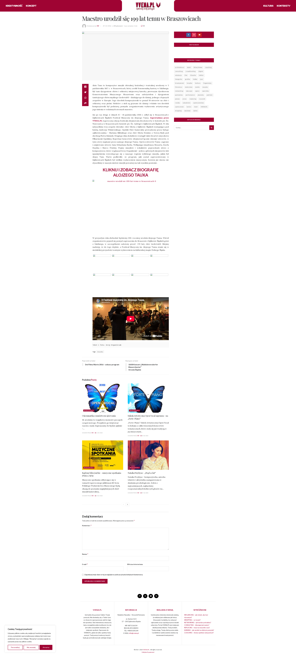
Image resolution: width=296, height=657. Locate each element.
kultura (197, 83)
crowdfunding (191, 71)
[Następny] (127, 504)
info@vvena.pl (134, 633)
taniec (189, 106)
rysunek (202, 99)
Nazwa (85, 554)
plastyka (201, 95)
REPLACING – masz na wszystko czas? (197, 628)
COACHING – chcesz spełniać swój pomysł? (199, 633)
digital (201, 71)
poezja (177, 99)
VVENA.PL (204, 106)
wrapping (178, 110)
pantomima (179, 95)
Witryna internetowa (135, 564)
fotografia (178, 79)
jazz (201, 79)
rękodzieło (186, 103)
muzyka (100, 352)
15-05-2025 (99, 432)
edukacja (178, 75)
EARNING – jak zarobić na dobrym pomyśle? (199, 630)
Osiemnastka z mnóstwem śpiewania (99, 415)
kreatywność (179, 83)
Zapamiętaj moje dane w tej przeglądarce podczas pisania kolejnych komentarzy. (113, 575)
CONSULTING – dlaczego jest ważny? (196, 625)
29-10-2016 (107, 26)
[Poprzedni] (123, 504)
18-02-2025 (145, 435)
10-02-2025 (99, 495)
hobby (195, 79)
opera (197, 91)
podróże (209, 95)
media (197, 87)
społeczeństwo (198, 103)
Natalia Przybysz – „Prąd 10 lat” (142, 473)
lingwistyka (207, 83)
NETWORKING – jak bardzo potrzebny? (197, 622)
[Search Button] (211, 127)
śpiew (195, 110)
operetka (205, 91)
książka (189, 83)
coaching (208, 67)
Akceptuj (46, 647)
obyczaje (189, 91)
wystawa (187, 110)
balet (189, 67)
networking (179, 91)
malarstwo (188, 87)
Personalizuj (15, 647)
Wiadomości (118, 26)
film (186, 75)
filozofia (193, 75)
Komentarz (87, 525)
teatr (196, 106)
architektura (179, 67)
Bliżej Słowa (198, 67)
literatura (178, 87)
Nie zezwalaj (31, 647)
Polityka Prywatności (148, 652)
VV (98, 26)
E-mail (85, 564)
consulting (179, 71)
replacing (193, 99)
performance (190, 95)
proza (185, 99)
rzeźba (177, 103)
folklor (201, 75)
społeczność (179, 106)
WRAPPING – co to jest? (192, 620)
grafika (187, 79)
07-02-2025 (145, 493)
